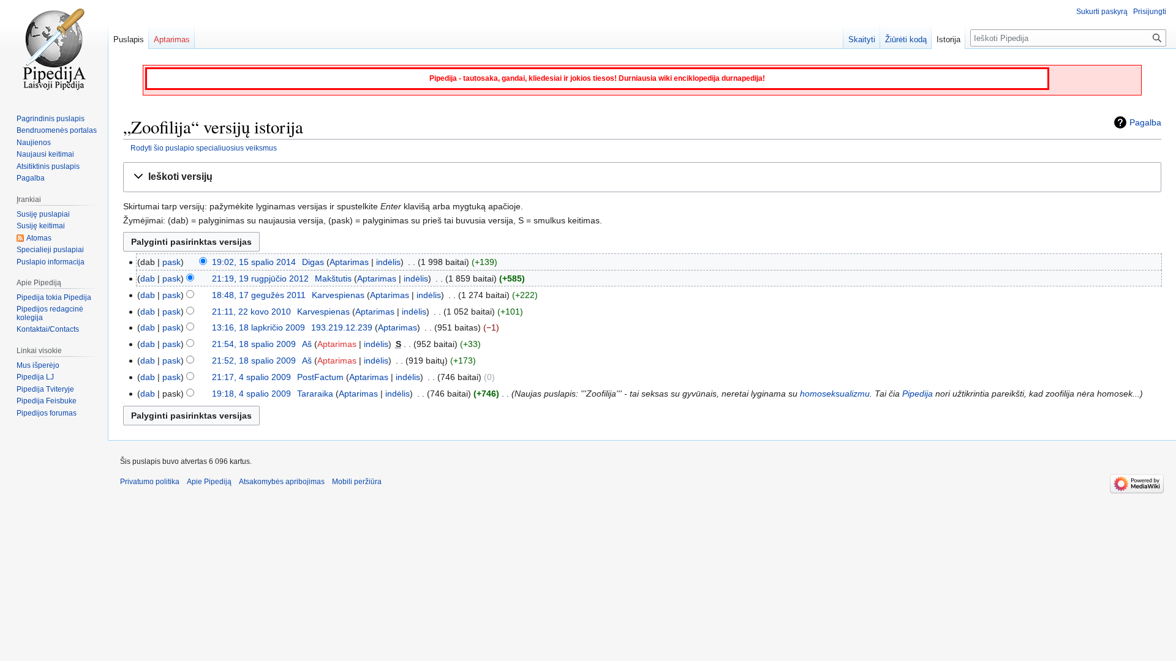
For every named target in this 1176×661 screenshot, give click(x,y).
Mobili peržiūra (357, 481)
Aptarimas (349, 262)
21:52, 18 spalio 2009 (254, 360)
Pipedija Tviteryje (45, 389)
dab (147, 278)
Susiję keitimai (41, 226)
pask (171, 262)
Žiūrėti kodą (906, 39)
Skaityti (861, 39)
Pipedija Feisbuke (47, 401)
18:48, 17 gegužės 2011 (259, 295)
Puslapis (128, 39)
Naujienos (34, 142)
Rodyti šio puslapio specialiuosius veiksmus (203, 148)
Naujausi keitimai (45, 154)
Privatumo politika (149, 481)
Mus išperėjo (38, 365)
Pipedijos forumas (47, 413)
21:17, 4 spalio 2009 (251, 377)
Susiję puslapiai (43, 214)
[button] (642, 177)
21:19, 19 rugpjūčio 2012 (260, 278)
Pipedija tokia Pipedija (54, 297)
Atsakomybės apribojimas (282, 481)
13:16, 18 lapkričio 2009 (258, 327)
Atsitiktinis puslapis (48, 166)
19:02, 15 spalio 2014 (254, 262)
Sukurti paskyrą (1102, 11)
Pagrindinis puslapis (51, 118)
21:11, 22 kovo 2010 (251, 311)
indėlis (388, 262)
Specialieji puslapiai (50, 249)
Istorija (948, 39)
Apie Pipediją (209, 481)
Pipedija (917, 393)
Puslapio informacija (51, 262)
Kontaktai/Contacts (48, 329)
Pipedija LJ (35, 377)
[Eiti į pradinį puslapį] (54, 49)
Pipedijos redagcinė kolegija (50, 313)
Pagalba (1145, 122)
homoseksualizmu (835, 393)
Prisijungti (1149, 11)
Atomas (38, 238)
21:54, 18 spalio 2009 (254, 344)
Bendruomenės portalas (57, 130)
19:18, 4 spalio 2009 (251, 393)
